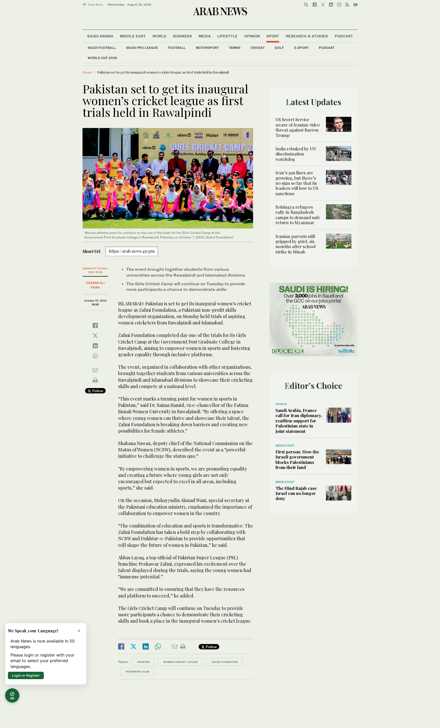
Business (182, 36)
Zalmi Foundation (225, 661)
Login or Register (26, 675)
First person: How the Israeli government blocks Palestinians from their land (297, 459)
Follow (97, 391)
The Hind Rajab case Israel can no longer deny (296, 493)
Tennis (234, 48)
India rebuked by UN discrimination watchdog (296, 154)
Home (87, 72)
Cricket (258, 48)
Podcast (326, 48)
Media (205, 36)
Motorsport (207, 48)
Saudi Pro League (142, 48)
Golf (279, 48)
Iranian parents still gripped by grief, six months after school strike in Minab (295, 243)
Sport (272, 36)
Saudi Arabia (100, 36)
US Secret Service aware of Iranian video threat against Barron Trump (298, 127)
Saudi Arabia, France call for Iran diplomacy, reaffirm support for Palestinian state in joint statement (299, 420)
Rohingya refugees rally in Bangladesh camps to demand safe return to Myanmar (298, 214)
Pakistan (143, 661)
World (159, 36)
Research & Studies (307, 36)
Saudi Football (102, 48)
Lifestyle (227, 36)
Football (177, 48)
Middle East (133, 36)
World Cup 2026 (102, 58)
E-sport (301, 48)
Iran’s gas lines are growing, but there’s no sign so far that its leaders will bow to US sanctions (297, 183)
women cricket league (180, 661)
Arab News (95, 4)
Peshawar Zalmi (137, 671)
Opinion (252, 36)
